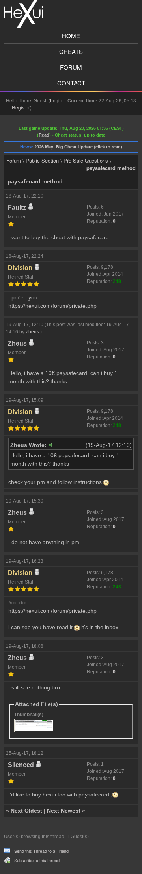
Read (44, 135)
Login (56, 100)
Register (21, 107)
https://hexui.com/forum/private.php (52, 306)
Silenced (21, 764)
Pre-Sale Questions (86, 160)
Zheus (32, 331)
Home (71, 35)
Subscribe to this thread (37, 860)
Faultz (17, 207)
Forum (71, 67)
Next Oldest (26, 810)
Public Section (42, 160)
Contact (71, 83)
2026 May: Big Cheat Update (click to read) (78, 147)
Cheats (71, 51)
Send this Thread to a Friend (41, 851)
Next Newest (63, 810)
